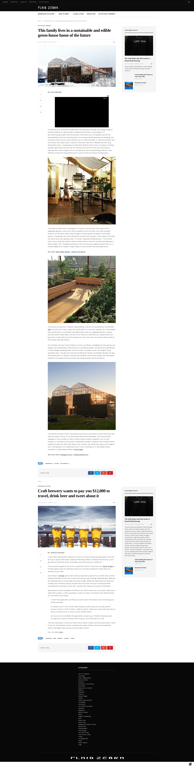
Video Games (82, 742)
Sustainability (82, 728)
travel (73, 638)
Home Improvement (85, 700)
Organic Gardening (84, 716)
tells (49, 329)
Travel (80, 736)
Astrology (81, 676)
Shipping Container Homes (87, 724)
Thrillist (61, 576)
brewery (59, 638)
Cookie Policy (14, 2)
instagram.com (66, 455)
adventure (48, 638)
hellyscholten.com (81, 455)
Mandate (5, 2)
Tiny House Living (84, 734)
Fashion (80, 690)
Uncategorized (83, 738)
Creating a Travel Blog (85, 684)
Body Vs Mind (64, 14)
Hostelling (81, 702)
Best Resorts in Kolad (140, 82)
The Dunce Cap (83, 732)
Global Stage (78, 14)
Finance (81, 694)
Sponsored (82, 726)
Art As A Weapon (84, 674)
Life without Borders (106, 14)
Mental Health (83, 712)
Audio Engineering (84, 678)
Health (80, 698)
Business (81, 682)
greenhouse (48, 463)
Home (39, 21)
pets (79, 718)
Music (80, 714)
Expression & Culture (46, 14)
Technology (82, 730)
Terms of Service (44, 2)
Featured (81, 692)
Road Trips (82, 720)
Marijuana (81, 710)
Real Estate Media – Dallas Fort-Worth (70, 252)
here (61, 632)
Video (80, 740)
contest (66, 638)
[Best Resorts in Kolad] (129, 85)
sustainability (64, 463)
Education (81, 686)
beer (54, 638)
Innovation (91, 14)
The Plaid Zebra (42, 42)
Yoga (80, 744)
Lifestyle (81, 708)
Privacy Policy (33, 2)
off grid (56, 463)
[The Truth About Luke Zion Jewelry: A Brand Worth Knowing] (139, 46)
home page (78, 449)
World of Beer (108, 566)
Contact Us (23, 2)
